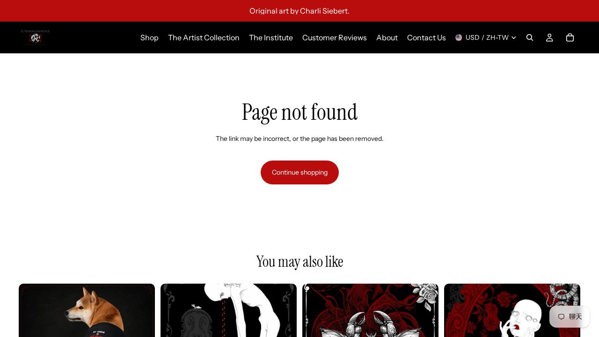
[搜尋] (529, 37)
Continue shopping (300, 172)
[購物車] (570, 37)
